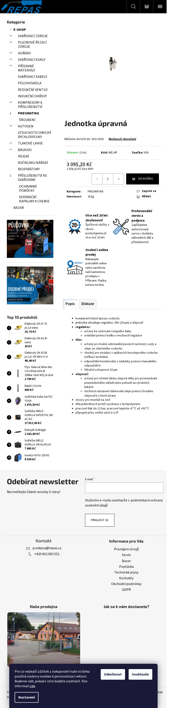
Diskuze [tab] (87, 304)
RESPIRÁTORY (29, 169)
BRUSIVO (25, 150)
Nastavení (26, 697)
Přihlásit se (99, 520)
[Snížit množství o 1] (97, 179)
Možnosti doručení (122, 139)
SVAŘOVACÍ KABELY (32, 76)
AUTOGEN (25, 126)
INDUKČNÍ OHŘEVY (32, 96)
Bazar (126, 560)
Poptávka (126, 566)
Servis (126, 555)
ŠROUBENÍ (27, 119)
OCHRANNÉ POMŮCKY (28, 188)
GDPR (126, 589)
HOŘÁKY (24, 53)
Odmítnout (113, 674)
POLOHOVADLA (29, 83)
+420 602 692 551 (47, 554)
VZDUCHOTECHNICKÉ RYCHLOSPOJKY (34, 134)
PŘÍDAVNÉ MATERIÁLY (26, 68)
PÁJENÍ (23, 156)
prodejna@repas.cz (47, 548)
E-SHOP (20, 29)
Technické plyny (126, 572)
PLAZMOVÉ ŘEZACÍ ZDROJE (32, 44)
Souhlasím (140, 674)
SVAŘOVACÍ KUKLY (31, 59)
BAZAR (19, 207)
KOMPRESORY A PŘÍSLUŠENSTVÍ (30, 104)
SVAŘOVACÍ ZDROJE (33, 36)
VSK (146, 152)
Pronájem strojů (126, 549)
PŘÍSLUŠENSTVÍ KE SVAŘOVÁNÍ (32, 177)
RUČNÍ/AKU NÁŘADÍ (33, 162)
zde (32, 686)
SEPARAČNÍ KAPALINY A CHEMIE (34, 199)
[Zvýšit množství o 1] (118, 179)
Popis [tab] (70, 304)
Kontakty (126, 578)
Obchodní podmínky (126, 583)
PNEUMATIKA (28, 113)
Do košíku (145, 179)
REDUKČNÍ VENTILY (33, 89)
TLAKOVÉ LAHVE (30, 143)
